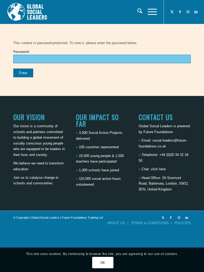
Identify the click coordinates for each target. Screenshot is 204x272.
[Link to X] (172, 12)
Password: (21, 52)
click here (158, 169)
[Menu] (149, 12)
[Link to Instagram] (188, 12)
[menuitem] (137, 12)
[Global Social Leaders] (28, 12)
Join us (18, 178)
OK (102, 263)
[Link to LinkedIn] (196, 12)
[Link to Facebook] (180, 12)
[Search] (137, 12)
